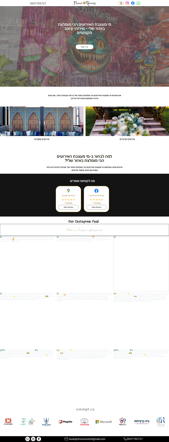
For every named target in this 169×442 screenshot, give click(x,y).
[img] (8, 426)
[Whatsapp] (138, 3)
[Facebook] (133, 3)
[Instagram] (127, 3)
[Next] (156, 46)
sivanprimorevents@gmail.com (87, 439)
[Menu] (121, 3)
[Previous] (12, 46)
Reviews (69, 203)
